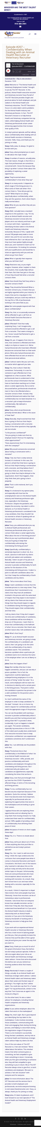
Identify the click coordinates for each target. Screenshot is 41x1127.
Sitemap (13, 1124)
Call (23, 21)
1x (16, 71)
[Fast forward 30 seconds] (20, 72)
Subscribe (26, 74)
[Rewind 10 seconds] (13, 72)
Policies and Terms (24, 1124)
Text (18, 21)
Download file (10, 79)
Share (33, 74)
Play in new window (24, 79)
